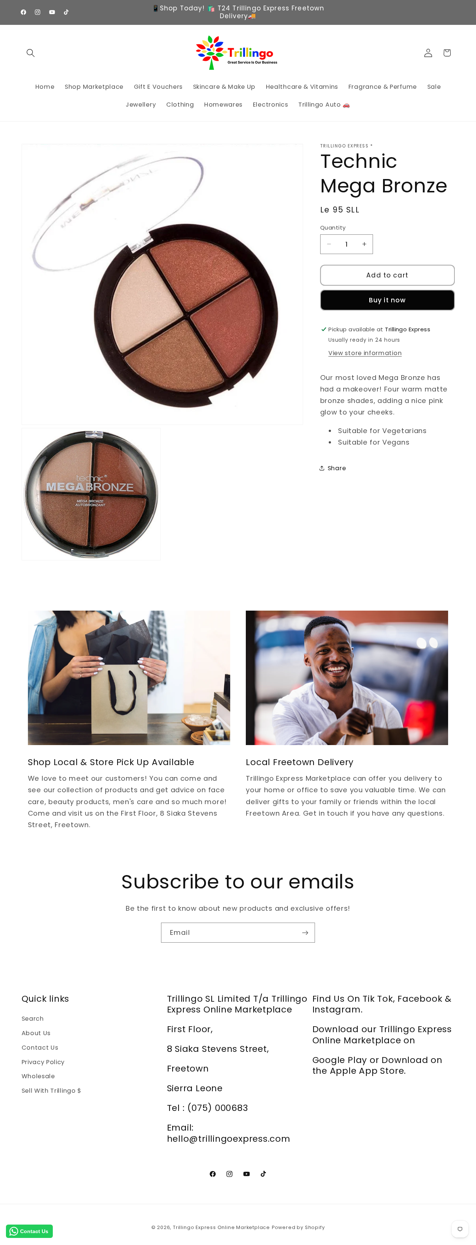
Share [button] (337, 468)
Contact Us (40, 1047)
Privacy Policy (43, 1062)
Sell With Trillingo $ (52, 1091)
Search (33, 1019)
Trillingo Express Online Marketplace (221, 1227)
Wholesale (38, 1076)
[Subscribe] (305, 933)
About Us (36, 1033)
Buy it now (387, 300)
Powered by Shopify (298, 1227)
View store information (365, 352)
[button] (31, 52)
